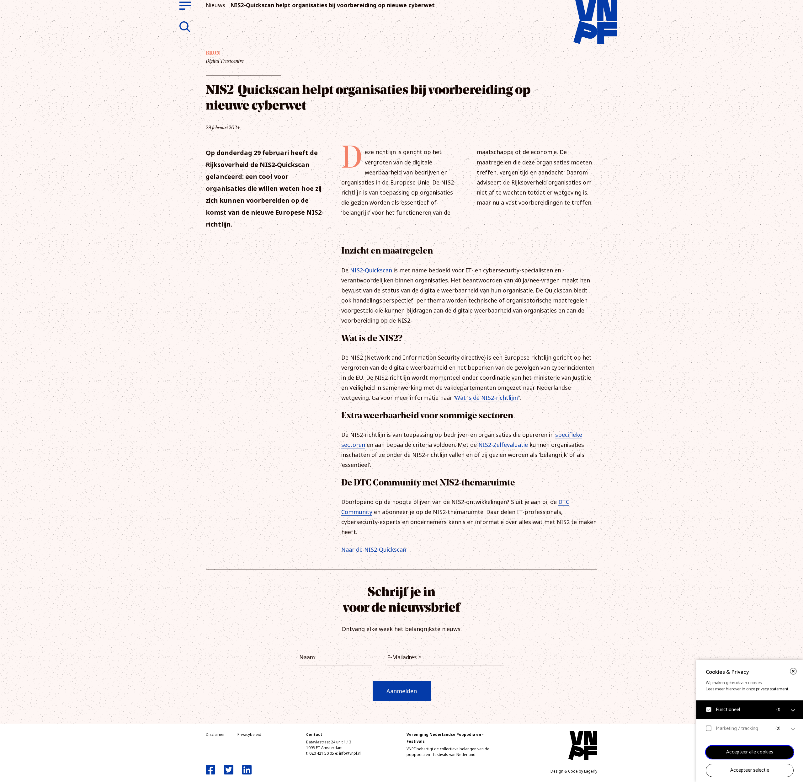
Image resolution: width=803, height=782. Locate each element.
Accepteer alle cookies (749, 752)
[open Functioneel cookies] (793, 710)
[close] (793, 671)
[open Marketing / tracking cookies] (793, 729)
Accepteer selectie (749, 770)
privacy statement (772, 689)
